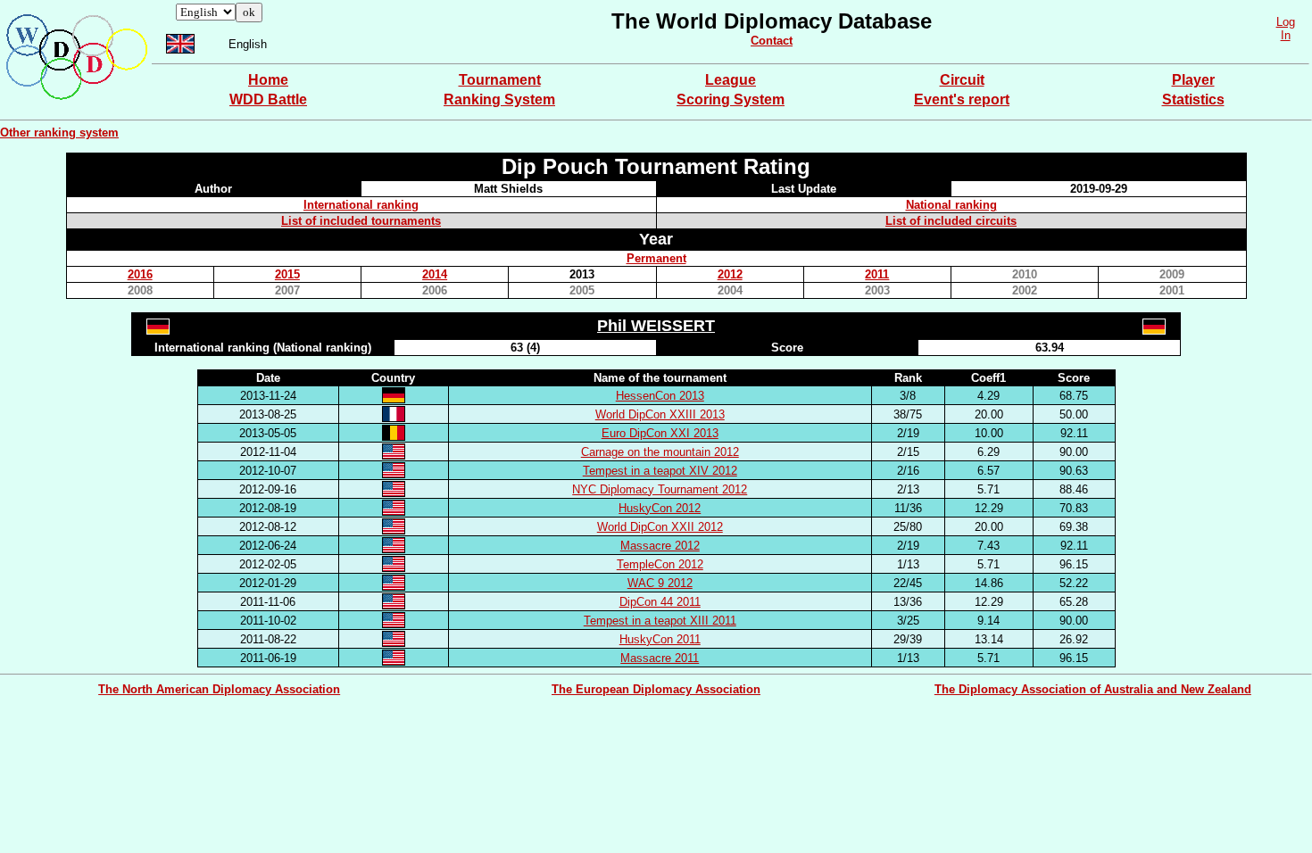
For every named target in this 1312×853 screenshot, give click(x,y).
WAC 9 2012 (660, 583)
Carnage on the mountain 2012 (660, 452)
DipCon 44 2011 (660, 602)
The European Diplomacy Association (656, 689)
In (1286, 35)
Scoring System (731, 99)
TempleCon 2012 (660, 564)
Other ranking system (59, 132)
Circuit (962, 79)
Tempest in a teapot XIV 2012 (660, 470)
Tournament (500, 79)
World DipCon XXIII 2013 (660, 414)
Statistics (1193, 99)
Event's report (961, 99)
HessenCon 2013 (660, 395)
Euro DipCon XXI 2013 (660, 433)
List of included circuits (951, 221)
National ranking (951, 204)
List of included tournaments (361, 221)
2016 (140, 274)
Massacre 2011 (659, 658)
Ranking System (499, 99)
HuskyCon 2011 (660, 639)
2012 (730, 274)
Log (1285, 22)
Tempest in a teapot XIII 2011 (660, 620)
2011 (877, 274)
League (730, 79)
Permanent (656, 258)
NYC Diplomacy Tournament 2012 (659, 489)
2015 (287, 274)
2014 (434, 274)
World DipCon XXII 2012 (660, 527)
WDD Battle (268, 99)
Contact (772, 40)
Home (268, 79)
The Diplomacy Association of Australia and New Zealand (1092, 689)
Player (1193, 79)
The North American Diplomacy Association (219, 689)
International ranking (361, 204)
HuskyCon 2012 (660, 508)
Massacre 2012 (660, 545)
